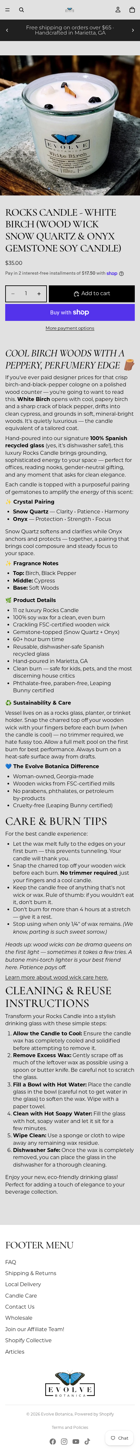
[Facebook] (53, 1441)
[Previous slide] (7, 30)
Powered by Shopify (94, 1414)
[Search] (21, 10)
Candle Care (21, 1296)
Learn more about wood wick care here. (56, 977)
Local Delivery (23, 1284)
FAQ (10, 1262)
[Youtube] (76, 1441)
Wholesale (19, 1318)
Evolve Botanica (57, 1414)
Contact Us (20, 1307)
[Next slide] (133, 30)
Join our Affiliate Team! (34, 1329)
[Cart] (132, 10)
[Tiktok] (87, 1441)
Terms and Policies (70, 1427)
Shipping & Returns (30, 1273)
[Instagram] (64, 1441)
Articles (14, 1352)
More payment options (70, 328)
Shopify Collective (28, 1340)
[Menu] (7, 9)
